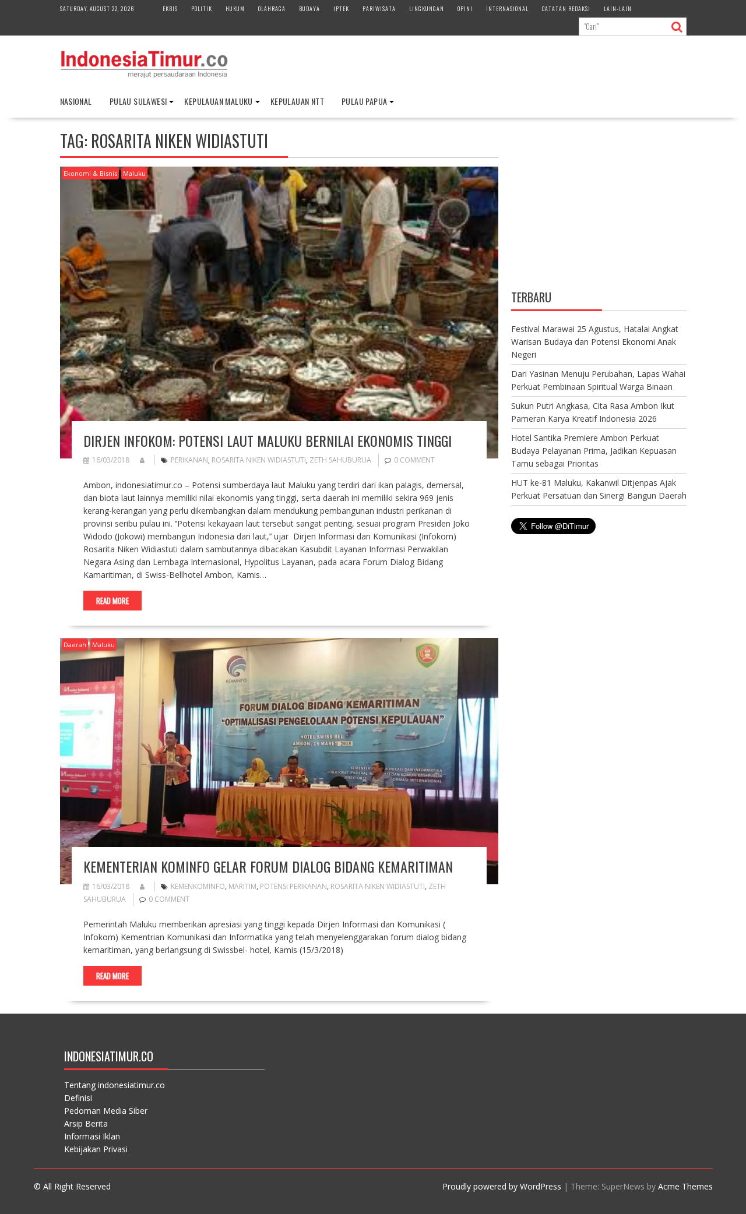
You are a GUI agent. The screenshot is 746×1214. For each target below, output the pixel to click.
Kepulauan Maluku (218, 101)
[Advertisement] (599, 205)
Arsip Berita (86, 1123)
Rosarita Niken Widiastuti (259, 460)
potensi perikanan (293, 886)
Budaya (309, 8)
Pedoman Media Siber (105, 1110)
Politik (201, 8)
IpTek (341, 8)
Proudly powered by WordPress (501, 1186)
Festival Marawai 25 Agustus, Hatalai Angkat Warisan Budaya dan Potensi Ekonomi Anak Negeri (594, 341)
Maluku (134, 173)
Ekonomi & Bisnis (90, 173)
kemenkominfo (198, 886)
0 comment (414, 460)
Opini (465, 8)
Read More (112, 600)
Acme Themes (685, 1186)
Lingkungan (426, 8)
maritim (242, 886)
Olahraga (272, 8)
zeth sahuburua (340, 460)
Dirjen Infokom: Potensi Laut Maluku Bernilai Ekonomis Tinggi (267, 440)
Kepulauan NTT (297, 101)
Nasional (76, 101)
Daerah (75, 644)
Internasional (507, 8)
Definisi (78, 1097)
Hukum (235, 8)
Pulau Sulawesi (138, 101)
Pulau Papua (364, 101)
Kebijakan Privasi (96, 1149)
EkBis (170, 8)
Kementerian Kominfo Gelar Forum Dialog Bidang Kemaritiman (268, 866)
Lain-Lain (618, 8)
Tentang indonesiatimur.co (114, 1085)
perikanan (189, 460)
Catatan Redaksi (566, 8)
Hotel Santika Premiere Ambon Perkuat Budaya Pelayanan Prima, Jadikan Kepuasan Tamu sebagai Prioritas (594, 450)
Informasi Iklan (92, 1136)
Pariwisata (379, 8)
